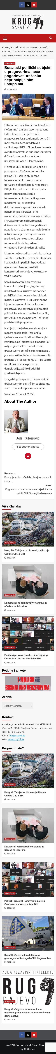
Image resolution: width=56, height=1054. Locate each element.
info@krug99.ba (17, 735)
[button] (5, 38)
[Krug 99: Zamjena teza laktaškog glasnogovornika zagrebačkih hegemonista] (28, 933)
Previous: (27, 477)
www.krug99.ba (16, 739)
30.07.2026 (11, 610)
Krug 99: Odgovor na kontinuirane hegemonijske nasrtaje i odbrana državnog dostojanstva (27, 1012)
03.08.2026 (11, 558)
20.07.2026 (11, 962)
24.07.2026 (11, 663)
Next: (28, 489)
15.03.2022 (12, 89)
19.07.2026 (11, 1020)
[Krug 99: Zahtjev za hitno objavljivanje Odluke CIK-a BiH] (28, 529)
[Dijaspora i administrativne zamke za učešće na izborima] (28, 581)
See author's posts (28, 446)
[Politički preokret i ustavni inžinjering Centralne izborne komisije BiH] (28, 634)
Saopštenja (9, 63)
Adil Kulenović (28, 438)
